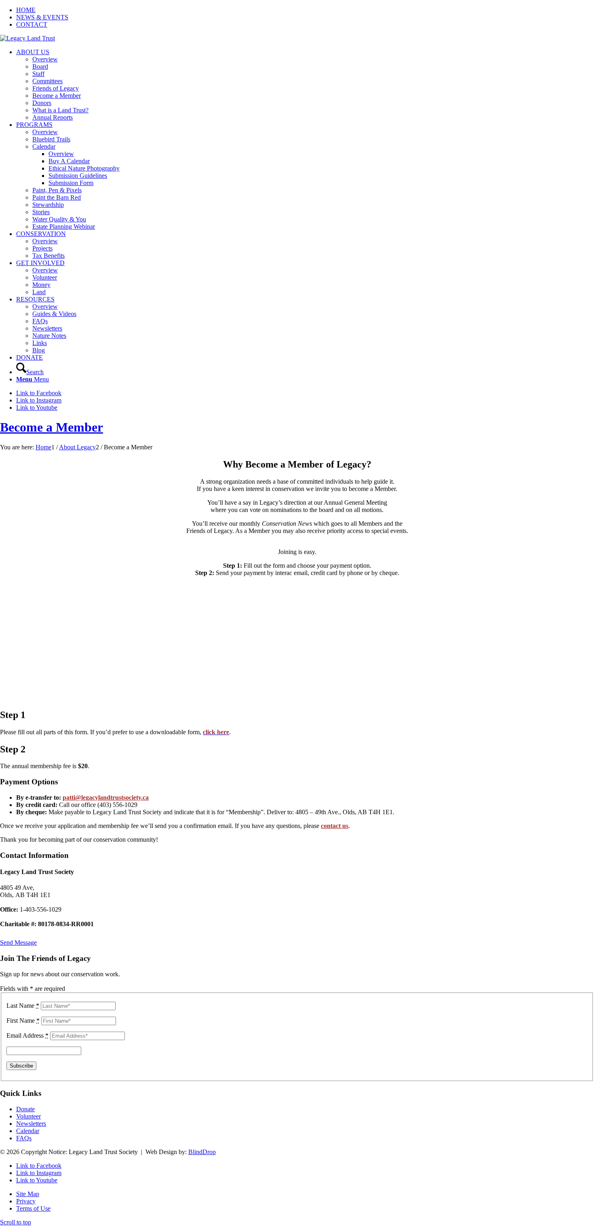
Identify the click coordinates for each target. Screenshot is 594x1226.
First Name (23, 1020)
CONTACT (31, 24)
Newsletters (31, 1123)
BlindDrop (202, 1151)
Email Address (27, 1035)
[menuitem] (305, 10)
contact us (334, 825)
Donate (25, 1109)
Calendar (27, 1130)
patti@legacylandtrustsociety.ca (106, 797)
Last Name (22, 1005)
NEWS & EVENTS (42, 17)
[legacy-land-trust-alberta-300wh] (27, 38)
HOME (26, 9)
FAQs (24, 1138)
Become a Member (51, 427)
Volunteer (28, 1116)
